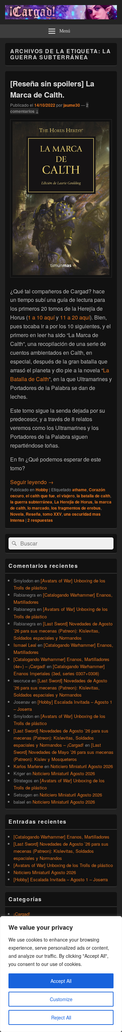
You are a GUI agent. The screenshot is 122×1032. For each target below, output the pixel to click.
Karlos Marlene (28, 766)
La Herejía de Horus (73, 502)
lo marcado (38, 508)
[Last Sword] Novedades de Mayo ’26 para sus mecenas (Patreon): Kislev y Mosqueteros (64, 752)
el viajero (66, 496)
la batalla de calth (93, 496)
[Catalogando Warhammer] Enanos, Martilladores (61, 836)
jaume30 (71, 105)
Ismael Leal (25, 645)
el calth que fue (40, 496)
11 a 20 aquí (75, 317)
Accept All (61, 980)
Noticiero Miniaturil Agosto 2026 (81, 766)
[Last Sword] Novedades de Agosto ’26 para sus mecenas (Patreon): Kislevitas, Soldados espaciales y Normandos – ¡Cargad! (61, 737)
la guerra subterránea (31, 502)
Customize (61, 999)
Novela (17, 514)
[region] (61, 974)
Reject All (61, 1017)
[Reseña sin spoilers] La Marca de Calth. (52, 89)
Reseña (33, 514)
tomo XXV (52, 514)
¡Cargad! (22, 914)
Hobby (42, 490)
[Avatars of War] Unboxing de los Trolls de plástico (63, 865)
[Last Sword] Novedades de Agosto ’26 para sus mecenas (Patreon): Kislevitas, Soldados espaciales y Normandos (63, 630)
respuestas (40, 520)
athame (79, 490)
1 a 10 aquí (42, 317)
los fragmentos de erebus (76, 508)
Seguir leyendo (32, 482)
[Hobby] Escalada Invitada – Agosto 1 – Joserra (61, 879)
